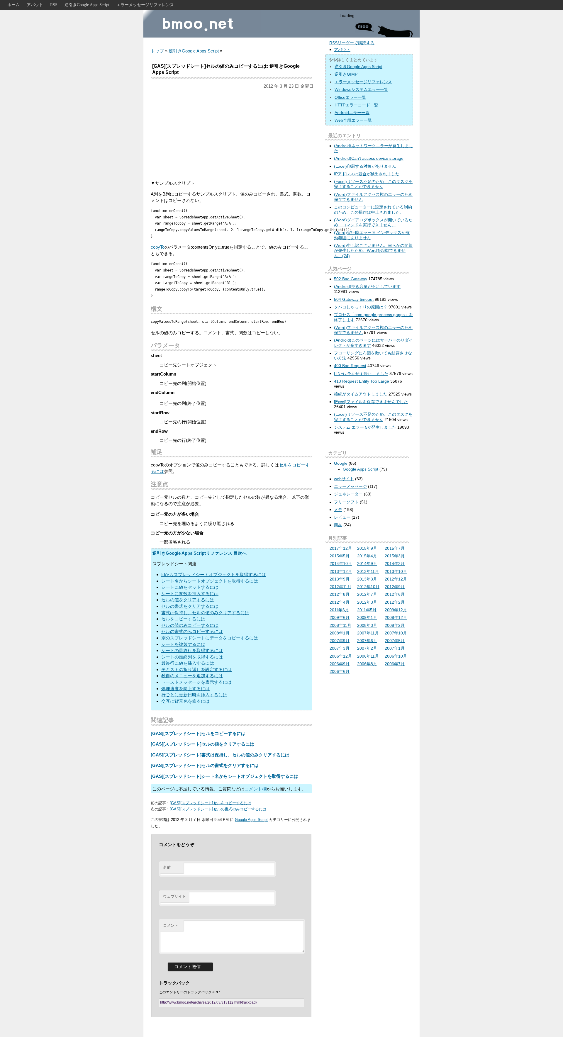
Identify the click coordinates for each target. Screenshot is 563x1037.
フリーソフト (346, 502)
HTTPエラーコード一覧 (356, 105)
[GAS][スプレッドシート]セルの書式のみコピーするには (218, 809)
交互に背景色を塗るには (185, 701)
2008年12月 (396, 617)
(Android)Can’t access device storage (368, 158)
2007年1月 (395, 648)
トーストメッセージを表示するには (196, 682)
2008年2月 (395, 625)
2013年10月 (396, 571)
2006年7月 (395, 663)
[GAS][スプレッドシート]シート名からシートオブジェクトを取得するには (224, 776)
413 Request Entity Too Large (361, 381)
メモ (338, 509)
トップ (157, 50)
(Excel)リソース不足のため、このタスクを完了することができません (373, 184)
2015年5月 (340, 556)
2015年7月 (395, 548)
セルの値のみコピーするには (189, 625)
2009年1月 (367, 617)
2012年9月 (395, 586)
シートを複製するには (183, 644)
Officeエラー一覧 (350, 97)
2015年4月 (367, 556)
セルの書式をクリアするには (189, 606)
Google (340, 463)
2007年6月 (367, 640)
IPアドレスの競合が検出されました (366, 174)
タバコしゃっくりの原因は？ (360, 307)
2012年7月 (367, 594)
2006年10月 (396, 656)
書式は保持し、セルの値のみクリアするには (205, 612)
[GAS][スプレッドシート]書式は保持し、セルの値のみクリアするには (220, 754)
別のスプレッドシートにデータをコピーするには (209, 637)
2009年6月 (340, 617)
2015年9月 (367, 548)
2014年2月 (395, 563)
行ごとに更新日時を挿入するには (194, 694)
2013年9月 (340, 579)
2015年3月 (395, 556)
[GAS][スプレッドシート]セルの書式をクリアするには (205, 765)
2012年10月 (368, 586)
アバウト (35, 4)
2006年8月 (367, 663)
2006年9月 (340, 663)
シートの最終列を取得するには (192, 656)
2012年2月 (395, 602)
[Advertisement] (231, 135)
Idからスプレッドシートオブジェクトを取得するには (213, 574)
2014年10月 (341, 563)
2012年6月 (395, 594)
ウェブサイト (174, 896)
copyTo (158, 247)
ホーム (13, 4)
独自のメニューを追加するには (192, 675)
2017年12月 (341, 548)
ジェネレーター (348, 494)
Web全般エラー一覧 (353, 120)
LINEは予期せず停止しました (361, 373)
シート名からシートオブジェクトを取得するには (209, 580)
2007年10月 (396, 633)
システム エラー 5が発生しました (365, 427)
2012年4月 (340, 602)
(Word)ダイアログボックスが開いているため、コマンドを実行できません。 (373, 222)
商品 (338, 524)
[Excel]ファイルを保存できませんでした (371, 401)
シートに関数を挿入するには (189, 593)
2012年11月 (340, 586)
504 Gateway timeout (354, 299)
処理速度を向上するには (185, 688)
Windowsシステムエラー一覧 (361, 89)
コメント (170, 925)
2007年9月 (340, 640)
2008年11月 (340, 625)
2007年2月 (367, 648)
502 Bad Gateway (350, 278)
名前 (167, 867)
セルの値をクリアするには (187, 599)
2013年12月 (341, 571)
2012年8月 (340, 594)
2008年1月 (340, 633)
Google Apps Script (251, 820)
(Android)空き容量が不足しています (367, 286)
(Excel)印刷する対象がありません (365, 166)
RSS (53, 4)
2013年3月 (367, 579)
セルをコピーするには (183, 618)
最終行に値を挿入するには (187, 663)
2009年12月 (396, 609)
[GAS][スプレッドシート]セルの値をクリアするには (202, 743)
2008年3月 (367, 625)
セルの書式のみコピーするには (192, 631)
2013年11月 (368, 571)
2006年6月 (340, 671)
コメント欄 (256, 788)
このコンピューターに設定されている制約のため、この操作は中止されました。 (373, 209)
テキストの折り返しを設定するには (196, 669)
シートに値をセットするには (189, 587)
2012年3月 (367, 602)
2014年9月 (367, 563)
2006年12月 (341, 656)
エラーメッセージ (350, 486)
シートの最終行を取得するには (192, 650)
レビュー (342, 517)
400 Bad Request (350, 365)
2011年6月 (339, 609)
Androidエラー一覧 (352, 112)
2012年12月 (396, 579)
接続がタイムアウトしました (360, 394)
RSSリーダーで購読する (351, 42)
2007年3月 (340, 648)
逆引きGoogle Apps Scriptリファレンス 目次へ (199, 553)
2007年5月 (395, 640)
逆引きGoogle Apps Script (87, 4)
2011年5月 (367, 609)
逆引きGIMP (346, 74)
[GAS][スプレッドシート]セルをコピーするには (198, 733)
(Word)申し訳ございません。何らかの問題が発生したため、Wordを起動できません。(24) (373, 250)
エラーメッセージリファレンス (145, 4)
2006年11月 (368, 656)
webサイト (344, 478)
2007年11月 (368, 633)
